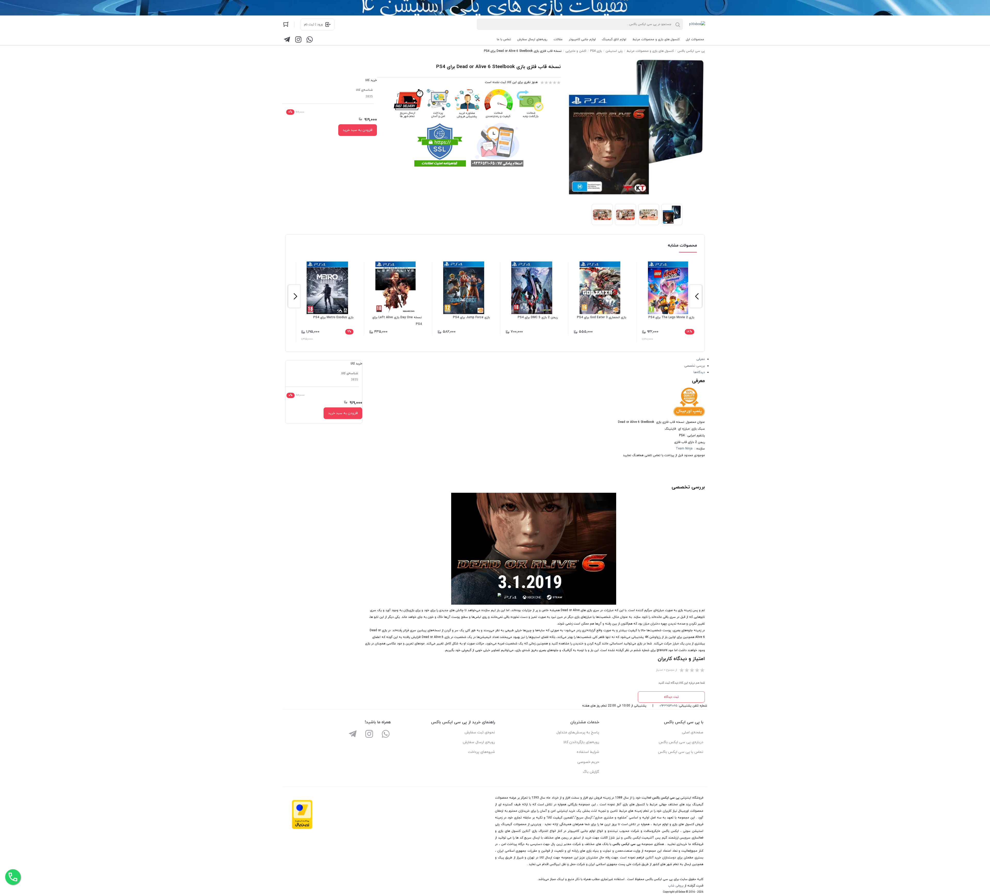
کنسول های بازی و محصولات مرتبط (656, 39)
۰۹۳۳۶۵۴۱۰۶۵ (668, 706)
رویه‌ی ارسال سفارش (479, 742)
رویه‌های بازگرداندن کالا (581, 742)
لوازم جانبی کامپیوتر (582, 39)
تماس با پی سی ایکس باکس (680, 752)
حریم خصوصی (588, 762)
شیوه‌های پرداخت (481, 752)
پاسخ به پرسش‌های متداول (577, 732)
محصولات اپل (695, 39)
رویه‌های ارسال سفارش (532, 39)
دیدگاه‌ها (699, 372)
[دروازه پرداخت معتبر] (302, 828)
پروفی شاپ (675, 886)
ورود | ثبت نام (313, 24)
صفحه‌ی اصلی (692, 732)
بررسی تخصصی (694, 366)
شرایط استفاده (588, 752)
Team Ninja (684, 449)
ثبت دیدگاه (671, 697)
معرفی (700, 359)
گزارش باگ (591, 771)
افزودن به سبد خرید (358, 130)
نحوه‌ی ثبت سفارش (480, 732)
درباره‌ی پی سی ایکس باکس (681, 742)
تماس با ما (504, 39)
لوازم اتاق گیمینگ (614, 39)
